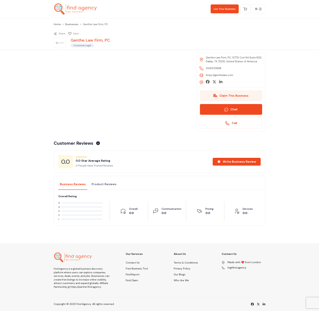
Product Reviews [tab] (104, 184)
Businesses (71, 24)
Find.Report (133, 274)
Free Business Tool (137, 268)
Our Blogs (179, 274)
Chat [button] (234, 109)
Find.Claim (132, 280)
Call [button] (234, 123)
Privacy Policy (182, 268)
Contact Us (133, 262)
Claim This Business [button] (233, 96)
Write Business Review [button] (239, 162)
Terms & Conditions (186, 262)
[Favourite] (70, 33)
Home (57, 24)
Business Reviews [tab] (73, 184)
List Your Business (225, 9)
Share (61, 33)
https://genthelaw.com (219, 75)
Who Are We (181, 280)
